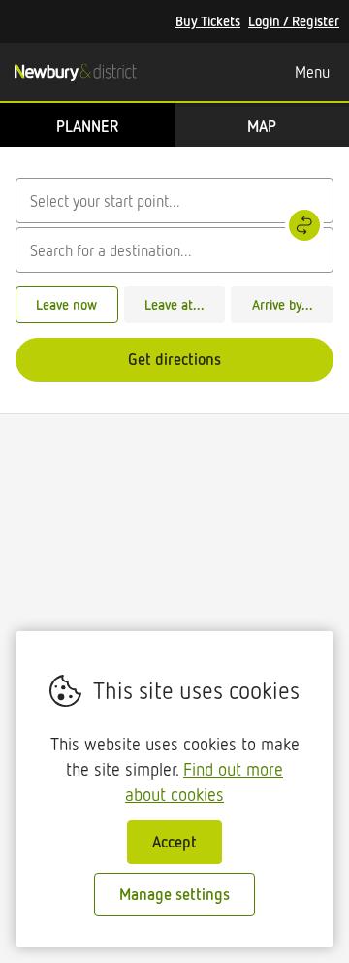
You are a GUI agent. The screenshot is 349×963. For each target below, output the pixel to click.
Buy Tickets (207, 21)
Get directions (174, 359)
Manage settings (174, 894)
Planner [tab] (87, 126)
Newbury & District (75, 72)
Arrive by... (282, 304)
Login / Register (293, 21)
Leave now (66, 304)
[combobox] (174, 200)
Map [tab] (261, 126)
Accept (174, 841)
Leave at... (174, 304)
